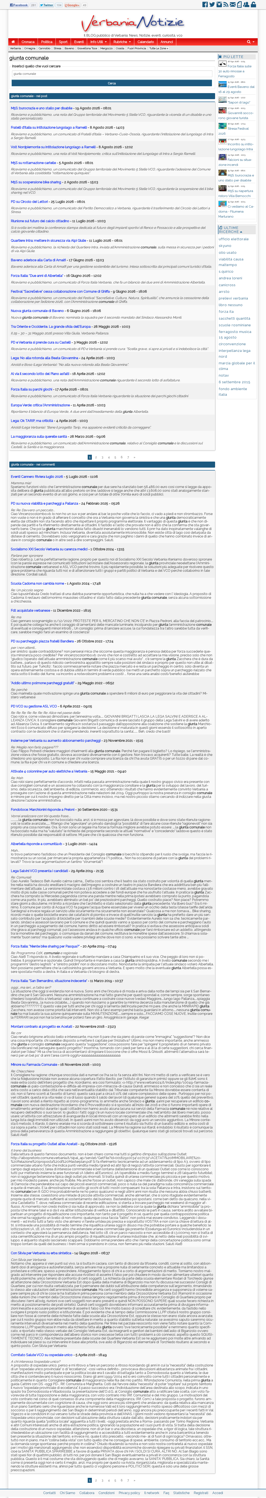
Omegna (29, 48)
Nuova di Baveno (37, 311)
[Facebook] (205, 6)
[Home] (13, 42)
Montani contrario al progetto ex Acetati (41, 1027)
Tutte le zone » (158, 48)
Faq (166, 1493)
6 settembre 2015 (234, 382)
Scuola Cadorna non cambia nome (37, 583)
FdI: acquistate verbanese (30, 610)
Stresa (57, 48)
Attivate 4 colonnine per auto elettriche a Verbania (49, 771)
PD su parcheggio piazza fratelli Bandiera (42, 641)
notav (224, 375)
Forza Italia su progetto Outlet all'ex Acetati (44, 1144)
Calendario (146, 42)
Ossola (120, 48)
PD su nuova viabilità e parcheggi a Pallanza (44, 503)
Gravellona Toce (87, 48)
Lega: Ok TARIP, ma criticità (32, 421)
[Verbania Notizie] (133, 32)
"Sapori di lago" (239, 102)
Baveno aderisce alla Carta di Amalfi (38, 260)
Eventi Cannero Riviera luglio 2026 (37, 477)
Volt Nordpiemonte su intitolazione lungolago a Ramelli (53, 147)
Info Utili (96, 42)
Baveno (69, 48)
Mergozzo (106, 48)
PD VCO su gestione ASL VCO (34, 706)
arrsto (224, 291)
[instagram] (220, 6)
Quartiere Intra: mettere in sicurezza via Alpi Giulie (48, 241)
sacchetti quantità (234, 318)
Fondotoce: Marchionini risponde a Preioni (42, 810)
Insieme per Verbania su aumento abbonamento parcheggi (56, 741)
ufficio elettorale (234, 239)
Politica (46, 42)
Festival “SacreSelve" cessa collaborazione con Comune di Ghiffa (60, 291)
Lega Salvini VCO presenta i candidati (39, 871)
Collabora (86, 1493)
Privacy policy (129, 1493)
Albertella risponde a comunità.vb (36, 844)
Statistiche (181, 1493)
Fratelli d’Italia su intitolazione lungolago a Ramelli (49, 127)
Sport (63, 42)
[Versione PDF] (239, 6)
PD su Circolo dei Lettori (29, 202)
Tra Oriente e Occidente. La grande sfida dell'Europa (51, 327)
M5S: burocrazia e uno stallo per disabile (41, 108)
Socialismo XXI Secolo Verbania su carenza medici (49, 549)
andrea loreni (230, 278)
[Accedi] (254, 6)
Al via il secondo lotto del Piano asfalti (40, 374)
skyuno (225, 246)
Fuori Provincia (137, 48)
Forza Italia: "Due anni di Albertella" (37, 276)
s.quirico (226, 271)
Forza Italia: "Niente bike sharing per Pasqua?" (45, 946)
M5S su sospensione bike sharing (36, 182)
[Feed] (226, 6)
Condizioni (107, 1493)
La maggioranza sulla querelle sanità (39, 437)
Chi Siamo (67, 1493)
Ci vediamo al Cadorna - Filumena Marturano (236, 211)
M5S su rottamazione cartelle (33, 163)
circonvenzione (232, 344)
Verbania (15, 48)
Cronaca (28, 42)
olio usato (228, 252)
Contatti (49, 1493)
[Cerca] (251, 42)
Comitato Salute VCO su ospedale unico (42, 1355)
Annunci (167, 42)
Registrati (201, 1493)
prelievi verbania (233, 298)
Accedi (217, 1493)
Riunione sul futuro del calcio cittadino (40, 221)
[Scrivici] (233, 6)
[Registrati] (246, 6)
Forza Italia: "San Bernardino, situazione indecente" (49, 981)
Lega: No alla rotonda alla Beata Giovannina (44, 358)
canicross (227, 285)
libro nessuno (231, 305)
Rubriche (120, 42)
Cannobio (44, 48)
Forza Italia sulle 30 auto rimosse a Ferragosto (234, 71)
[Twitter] (212, 6)
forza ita (226, 311)
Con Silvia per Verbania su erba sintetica (41, 1253)
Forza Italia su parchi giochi (31, 389)
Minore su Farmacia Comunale (34, 1065)
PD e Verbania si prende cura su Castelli (41, 342)
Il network (151, 1493)
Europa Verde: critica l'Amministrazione (40, 405)
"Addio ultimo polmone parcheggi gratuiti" (42, 683)
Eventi (79, 42)
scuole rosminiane (235, 325)
